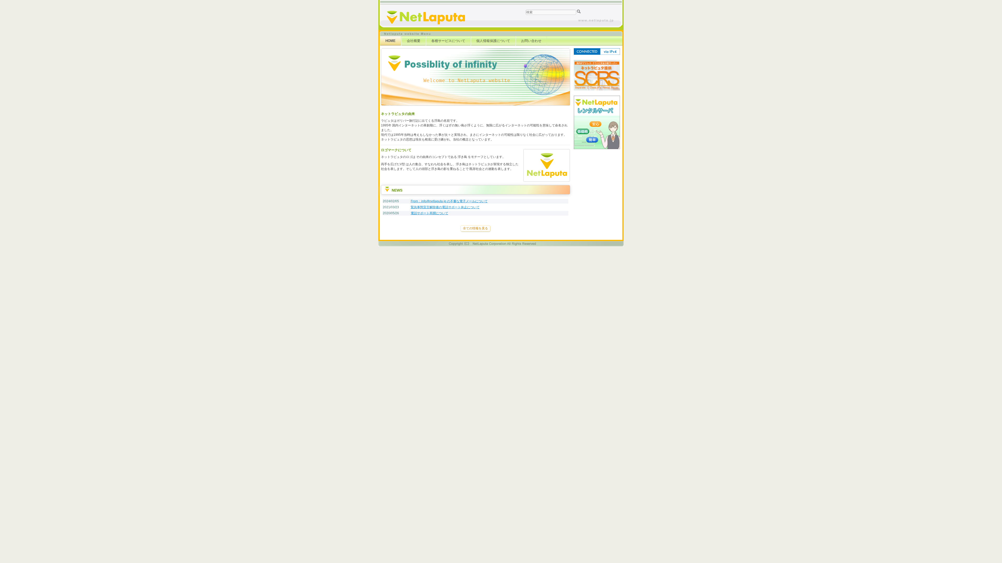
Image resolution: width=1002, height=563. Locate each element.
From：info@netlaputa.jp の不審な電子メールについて (449, 201)
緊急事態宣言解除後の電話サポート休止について (445, 207)
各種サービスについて (448, 41)
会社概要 (413, 41)
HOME (390, 41)
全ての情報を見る (475, 228)
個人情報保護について (493, 41)
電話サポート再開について (429, 213)
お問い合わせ (531, 41)
